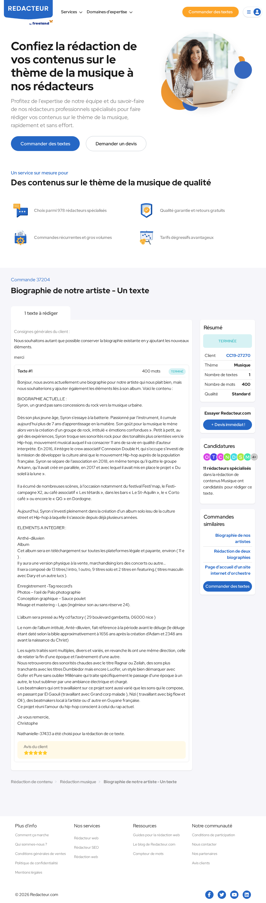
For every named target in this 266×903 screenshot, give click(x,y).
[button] (252, 12)
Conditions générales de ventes (40, 853)
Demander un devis (116, 144)
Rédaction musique (78, 781)
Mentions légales (28, 872)
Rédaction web (86, 856)
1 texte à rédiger (40, 313)
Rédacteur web (86, 838)
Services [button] (69, 12)
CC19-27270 (238, 355)
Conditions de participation (213, 835)
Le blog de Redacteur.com (154, 844)
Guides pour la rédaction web (156, 835)
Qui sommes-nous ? (31, 844)
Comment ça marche (32, 835)
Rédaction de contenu (31, 781)
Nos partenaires (204, 853)
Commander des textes (45, 144)
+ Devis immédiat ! (228, 424)
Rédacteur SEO (86, 847)
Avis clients (201, 863)
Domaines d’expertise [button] (107, 12)
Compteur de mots (148, 853)
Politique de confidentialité (36, 863)
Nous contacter (204, 844)
